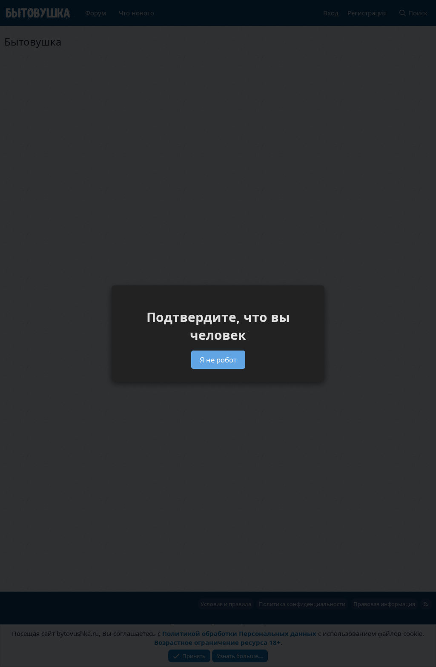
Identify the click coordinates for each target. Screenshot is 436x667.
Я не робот (218, 360)
